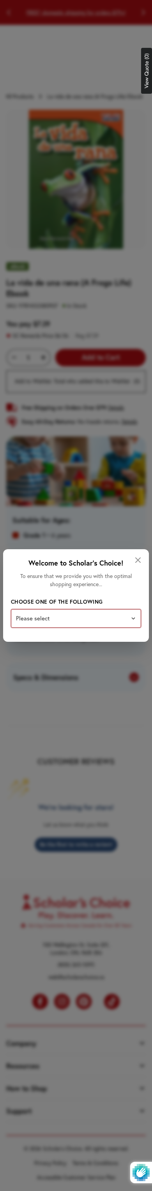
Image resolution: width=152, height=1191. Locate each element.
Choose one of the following (57, 601)
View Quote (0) (146, 70)
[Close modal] (138, 560)
